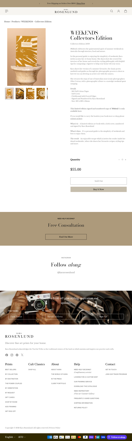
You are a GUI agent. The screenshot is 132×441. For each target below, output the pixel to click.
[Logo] (66, 11)
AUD (20, 437)
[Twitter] (22, 354)
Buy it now (98, 189)
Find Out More (66, 237)
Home (7, 21)
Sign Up (103, 316)
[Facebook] (6, 354)
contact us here (76, 119)
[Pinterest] (17, 354)
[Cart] (125, 11)
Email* (48, 311)
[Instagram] (11, 354)
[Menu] (6, 11)
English (9, 437)
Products (16, 21)
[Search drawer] (111, 11)
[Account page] (118, 11)
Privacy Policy (54, 428)
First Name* (13, 311)
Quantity (75, 159)
